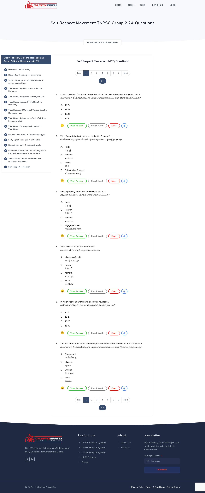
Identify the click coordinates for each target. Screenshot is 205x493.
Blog (142, 5)
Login (173, 5)
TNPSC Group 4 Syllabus (93, 452)
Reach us (125, 447)
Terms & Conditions (155, 487)
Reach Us (157, 5)
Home (118, 5)
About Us (126, 442)
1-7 (102, 81)
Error (114, 125)
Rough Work (97, 125)
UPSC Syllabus (88, 457)
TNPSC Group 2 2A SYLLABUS (102, 42)
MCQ (130, 5)
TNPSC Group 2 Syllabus (93, 447)
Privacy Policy (137, 487)
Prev (79, 73)
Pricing (84, 462)
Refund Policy (173, 487)
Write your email (152, 455)
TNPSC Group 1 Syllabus (93, 442)
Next (126, 73)
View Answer (77, 125)
